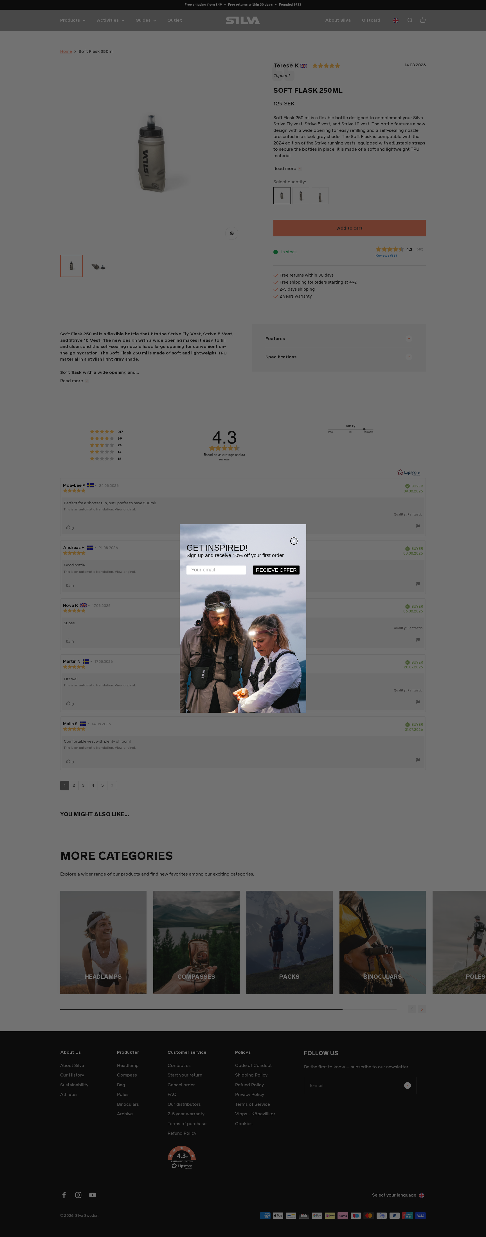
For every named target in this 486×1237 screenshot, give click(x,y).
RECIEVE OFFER (276, 570)
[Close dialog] (294, 541)
